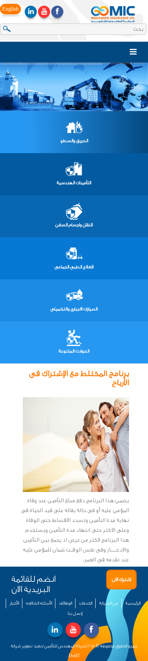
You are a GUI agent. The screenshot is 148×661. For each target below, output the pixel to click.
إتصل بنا (75, 613)
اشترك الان (121, 579)
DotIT (74, 655)
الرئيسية (133, 603)
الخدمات (85, 603)
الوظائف (65, 603)
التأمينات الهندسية (74, 182)
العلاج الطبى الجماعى (74, 266)
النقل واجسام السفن (74, 224)
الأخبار (14, 603)
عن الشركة (108, 603)
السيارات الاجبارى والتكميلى (74, 309)
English (10, 9)
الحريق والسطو (74, 140)
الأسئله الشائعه (39, 603)
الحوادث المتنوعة (74, 351)
